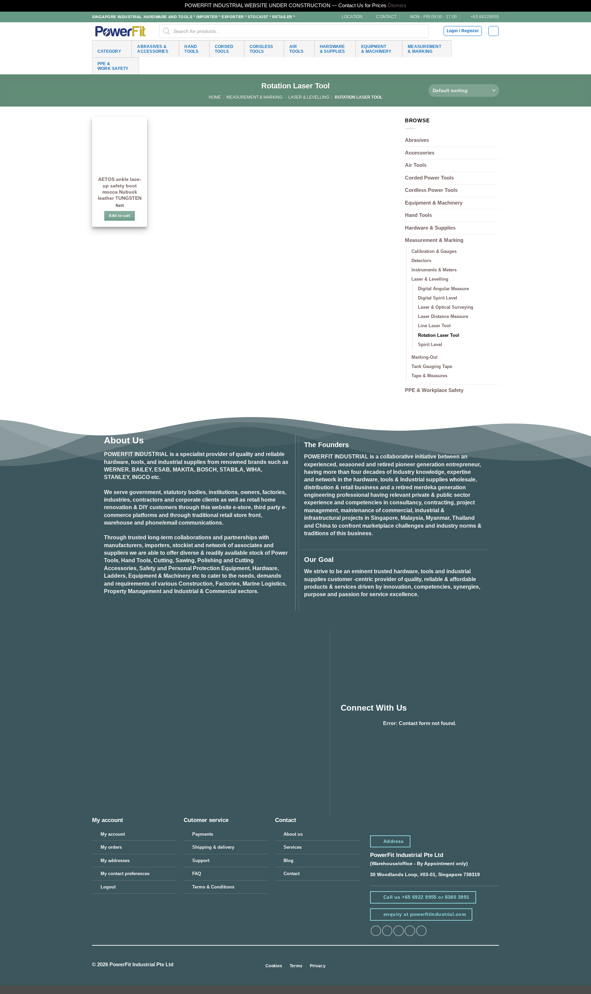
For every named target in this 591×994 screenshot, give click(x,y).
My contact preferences (125, 873)
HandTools (191, 48)
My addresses (115, 860)
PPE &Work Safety (113, 66)
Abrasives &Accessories (152, 48)
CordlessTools (261, 48)
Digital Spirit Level (437, 297)
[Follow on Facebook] (376, 930)
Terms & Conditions (213, 886)
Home (215, 97)
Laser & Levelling (308, 97)
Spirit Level (430, 344)
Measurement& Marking (424, 48)
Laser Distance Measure (443, 316)
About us (293, 834)
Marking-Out (424, 357)
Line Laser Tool (434, 325)
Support (200, 860)
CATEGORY (109, 51)
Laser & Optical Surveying (445, 307)
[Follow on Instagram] (387, 930)
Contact (292, 873)
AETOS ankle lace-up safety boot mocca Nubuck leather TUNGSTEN (120, 188)
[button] (493, 31)
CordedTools (224, 48)
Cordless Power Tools (431, 190)
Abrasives (417, 140)
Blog (288, 860)
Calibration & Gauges (434, 251)
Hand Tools (418, 215)
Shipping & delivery (213, 847)
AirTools (296, 48)
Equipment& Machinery (376, 48)
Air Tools (415, 165)
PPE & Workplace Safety (434, 390)
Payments (202, 834)
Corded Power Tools (429, 178)
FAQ (196, 873)
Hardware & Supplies (430, 228)
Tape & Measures (429, 375)
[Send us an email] (410, 930)
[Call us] (421, 930)
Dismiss (397, 5)
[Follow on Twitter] (398, 930)
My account (113, 834)
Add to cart (119, 215)
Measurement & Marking (254, 97)
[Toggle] (495, 241)
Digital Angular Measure (443, 288)
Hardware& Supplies (332, 48)
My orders (111, 847)
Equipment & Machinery (433, 203)
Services (293, 847)
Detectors (421, 260)
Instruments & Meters (434, 269)
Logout (108, 886)
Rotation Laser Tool (438, 335)
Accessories (419, 153)
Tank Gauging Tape (431, 366)
